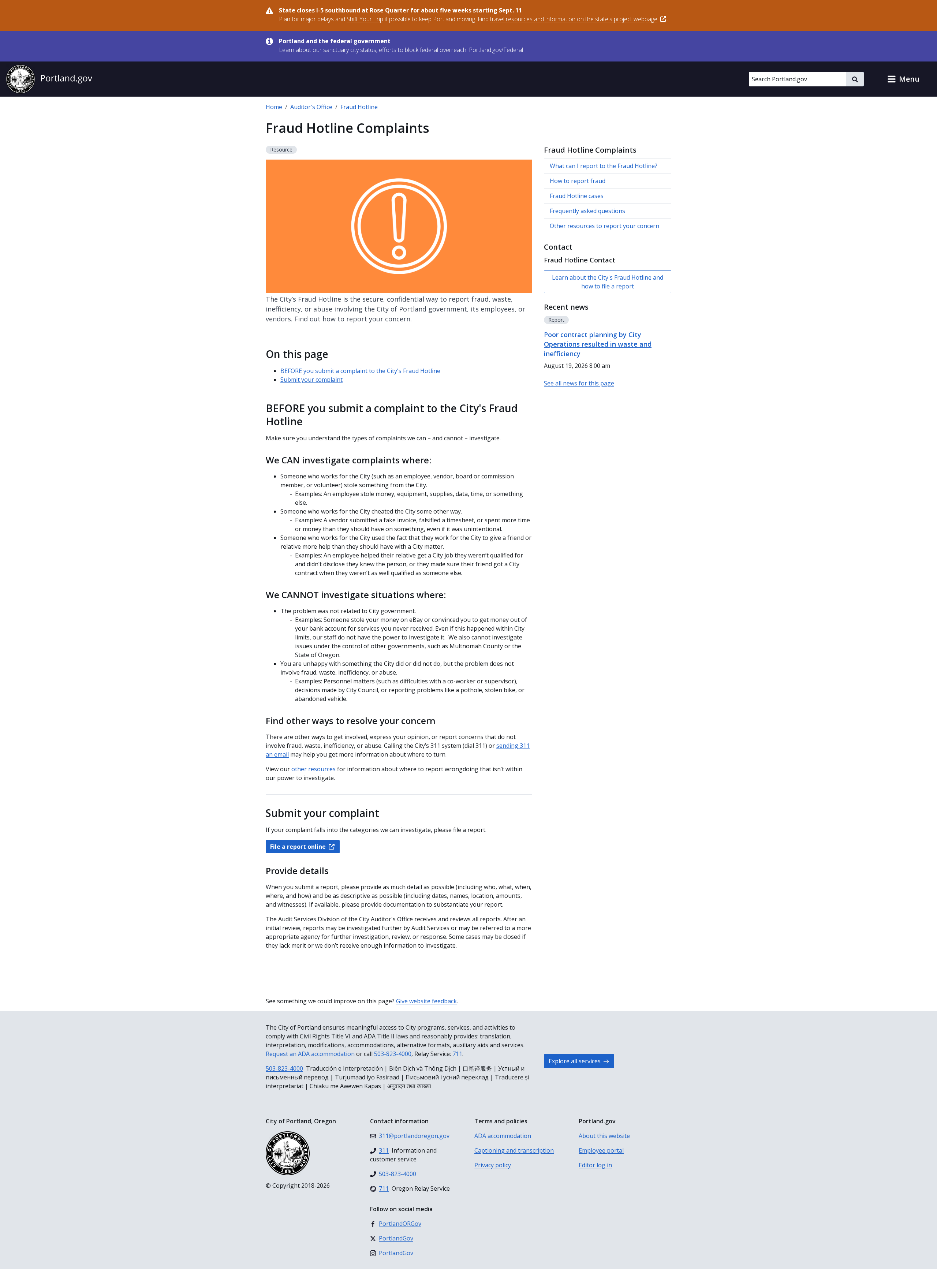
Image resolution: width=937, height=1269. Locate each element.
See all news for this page (579, 383)
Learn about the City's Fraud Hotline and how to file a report (607, 281)
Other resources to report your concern (604, 226)
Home (274, 107)
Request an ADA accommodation (310, 1054)
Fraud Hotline (359, 107)
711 (457, 1054)
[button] (903, 79)
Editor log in (595, 1165)
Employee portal (601, 1150)
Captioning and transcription (514, 1150)
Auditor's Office (311, 107)
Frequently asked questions (587, 211)
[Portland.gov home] (49, 79)
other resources (313, 769)
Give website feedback (426, 1001)
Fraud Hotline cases (577, 196)
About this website (604, 1136)
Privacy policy (492, 1165)
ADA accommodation (502, 1136)
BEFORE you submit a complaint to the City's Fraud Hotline (360, 371)
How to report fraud (577, 181)
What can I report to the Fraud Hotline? (603, 166)
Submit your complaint (311, 380)
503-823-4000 (392, 1054)
